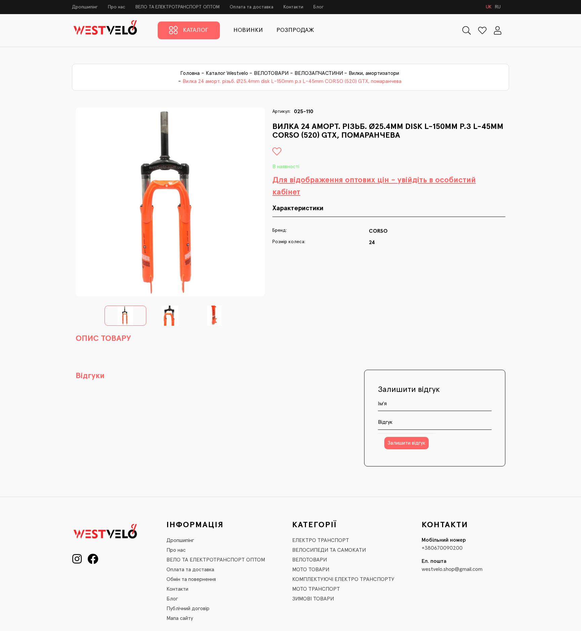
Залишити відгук (406, 443)
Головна (190, 73)
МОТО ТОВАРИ (310, 569)
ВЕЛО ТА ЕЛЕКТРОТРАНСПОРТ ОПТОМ (177, 7)
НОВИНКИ (248, 30)
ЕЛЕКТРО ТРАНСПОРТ (320, 540)
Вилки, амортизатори (374, 73)
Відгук (385, 422)
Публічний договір (187, 608)
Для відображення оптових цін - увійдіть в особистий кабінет (374, 186)
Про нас (116, 7)
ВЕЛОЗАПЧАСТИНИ (319, 73)
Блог (318, 7)
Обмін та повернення (191, 579)
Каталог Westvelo (227, 73)
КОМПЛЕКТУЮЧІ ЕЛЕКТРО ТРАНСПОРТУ (343, 579)
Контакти (293, 7)
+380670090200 (442, 548)
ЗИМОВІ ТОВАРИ (313, 598)
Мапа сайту (179, 618)
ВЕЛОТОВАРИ (271, 73)
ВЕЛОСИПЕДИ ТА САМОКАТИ (329, 550)
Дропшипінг (85, 7)
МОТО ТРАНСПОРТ (316, 589)
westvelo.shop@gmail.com (452, 569)
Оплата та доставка (251, 7)
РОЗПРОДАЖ (295, 30)
